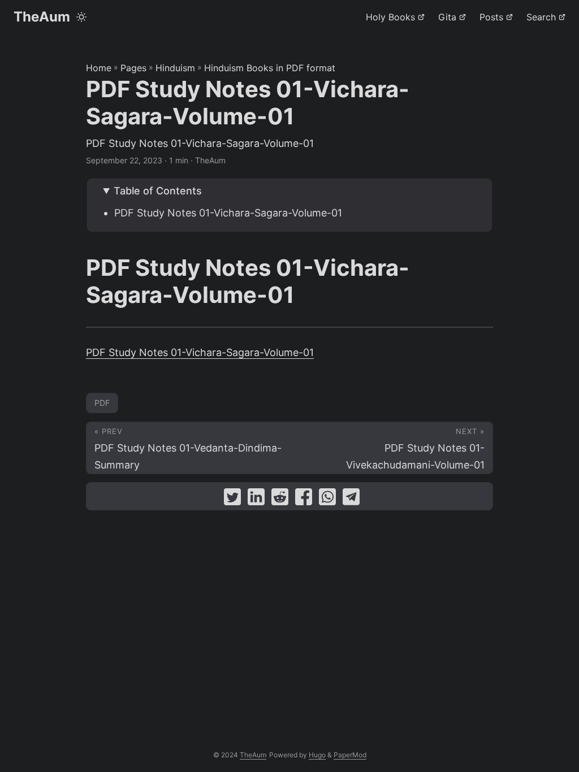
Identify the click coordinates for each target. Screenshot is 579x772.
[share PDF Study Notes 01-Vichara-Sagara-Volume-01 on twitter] (232, 499)
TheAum (42, 16)
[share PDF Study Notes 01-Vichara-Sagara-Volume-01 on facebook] (303, 499)
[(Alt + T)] (81, 17)
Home (98, 67)
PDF (102, 402)
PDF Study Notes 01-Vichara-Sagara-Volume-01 (228, 213)
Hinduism (175, 67)
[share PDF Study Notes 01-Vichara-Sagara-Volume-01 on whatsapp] (327, 499)
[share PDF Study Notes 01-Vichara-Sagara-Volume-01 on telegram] (351, 499)
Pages (133, 67)
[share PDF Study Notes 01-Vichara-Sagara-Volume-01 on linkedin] (256, 499)
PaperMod (350, 755)
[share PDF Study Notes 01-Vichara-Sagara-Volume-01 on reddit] (279, 499)
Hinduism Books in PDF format (269, 67)
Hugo (317, 755)
